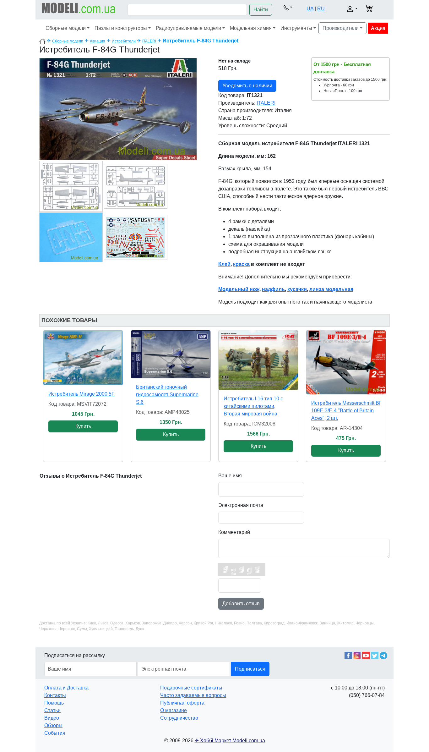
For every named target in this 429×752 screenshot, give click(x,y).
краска (241, 264)
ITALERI (149, 41)
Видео (51, 718)
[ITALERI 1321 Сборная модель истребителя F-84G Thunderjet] (118, 108)
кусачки (297, 289)
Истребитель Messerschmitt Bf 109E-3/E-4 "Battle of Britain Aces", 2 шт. (345, 410)
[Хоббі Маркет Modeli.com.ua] (79, 7)
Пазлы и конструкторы (121, 28)
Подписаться (250, 669)
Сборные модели (66, 28)
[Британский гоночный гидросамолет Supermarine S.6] (170, 354)
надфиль (273, 289)
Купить (83, 426)
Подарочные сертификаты (191, 687)
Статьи (52, 710)
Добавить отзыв (241, 603)
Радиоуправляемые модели (188, 28)
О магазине (173, 710)
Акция (378, 28)
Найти (260, 9)
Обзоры (53, 725)
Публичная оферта (182, 702)
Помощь (54, 702)
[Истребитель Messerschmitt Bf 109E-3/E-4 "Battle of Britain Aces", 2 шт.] (346, 362)
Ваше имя (230, 475)
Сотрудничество (179, 718)
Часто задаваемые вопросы (193, 695)
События (54, 733)
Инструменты (296, 28)
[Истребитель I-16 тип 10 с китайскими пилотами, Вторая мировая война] (258, 360)
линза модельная (331, 289)
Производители (341, 28)
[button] (288, 7)
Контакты (55, 695)
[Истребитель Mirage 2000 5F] (83, 357)
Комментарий (234, 532)
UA (310, 8)
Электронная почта (240, 505)
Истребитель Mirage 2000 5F (81, 394)
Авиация (97, 41)
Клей (224, 264)
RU (321, 8)
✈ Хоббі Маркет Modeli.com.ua (230, 740)
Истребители (124, 41)
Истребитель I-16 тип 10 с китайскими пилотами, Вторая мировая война (253, 406)
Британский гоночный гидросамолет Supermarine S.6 (167, 394)
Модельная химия (251, 28)
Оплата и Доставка (66, 687)
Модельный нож (238, 289)
